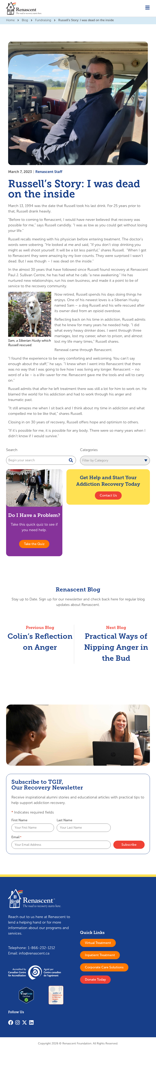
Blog (25, 20)
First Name (19, 820)
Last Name (64, 820)
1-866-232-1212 (41, 948)
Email (16, 837)
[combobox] (41, 460)
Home (10, 20)
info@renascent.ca (34, 953)
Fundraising (43, 20)
